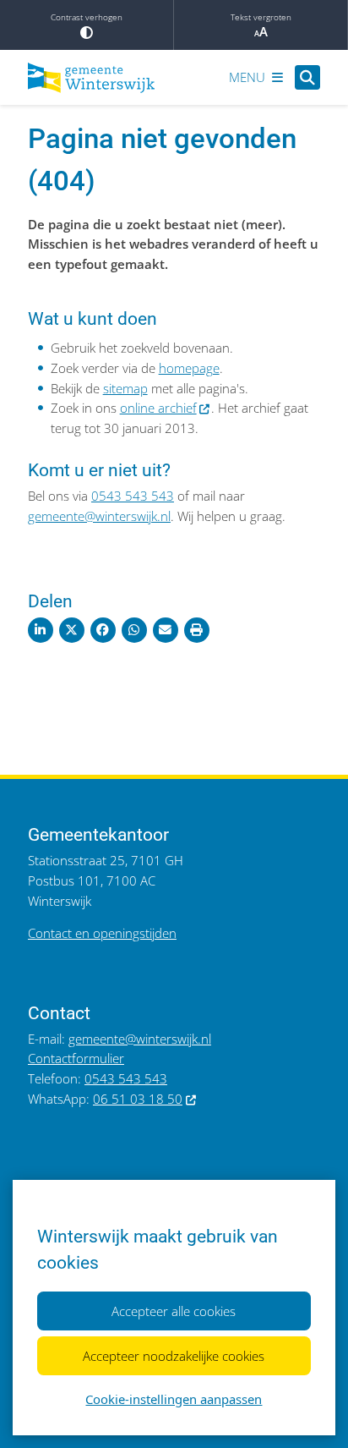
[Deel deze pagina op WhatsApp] (134, 630)
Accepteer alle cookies (173, 1311)
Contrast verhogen (86, 17)
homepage (189, 367)
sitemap (125, 388)
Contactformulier (76, 1058)
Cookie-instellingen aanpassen (173, 1398)
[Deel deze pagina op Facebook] (103, 630)
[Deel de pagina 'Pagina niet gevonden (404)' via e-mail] (165, 630)
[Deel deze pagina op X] (71, 630)
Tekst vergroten (261, 17)
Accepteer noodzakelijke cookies (173, 1355)
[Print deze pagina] (196, 630)
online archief (158, 407)
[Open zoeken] (307, 77)
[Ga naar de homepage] (91, 78)
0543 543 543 (132, 495)
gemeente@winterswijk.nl (99, 515)
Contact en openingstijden (102, 932)
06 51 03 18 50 (137, 1098)
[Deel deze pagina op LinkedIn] (40, 630)
